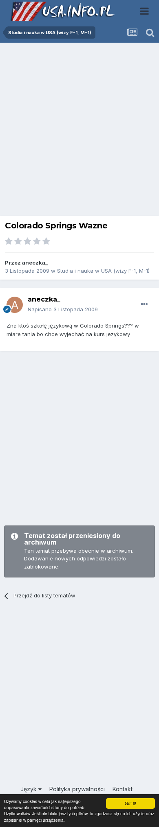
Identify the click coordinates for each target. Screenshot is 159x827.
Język (29, 789)
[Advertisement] (79, 131)
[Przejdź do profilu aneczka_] (15, 305)
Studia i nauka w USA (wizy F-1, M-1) (103, 270)
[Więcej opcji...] (144, 304)
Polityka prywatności (77, 789)
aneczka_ (35, 262)
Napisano (63, 309)
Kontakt (122, 789)
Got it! (130, 803)
